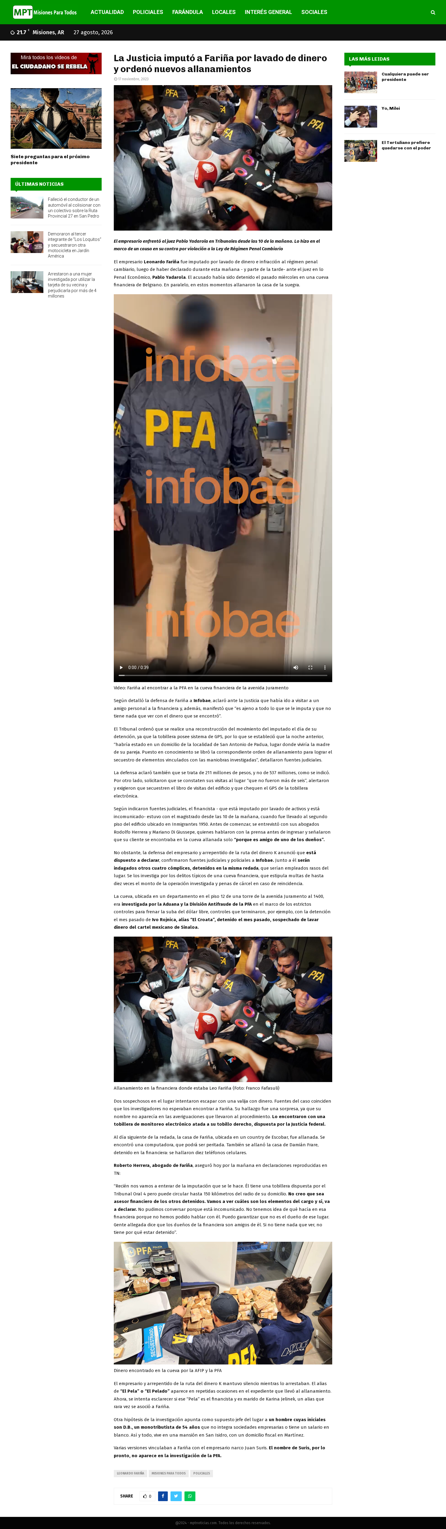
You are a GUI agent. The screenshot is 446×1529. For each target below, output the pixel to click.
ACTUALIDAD (107, 12)
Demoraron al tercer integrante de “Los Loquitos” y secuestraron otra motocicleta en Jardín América (74, 245)
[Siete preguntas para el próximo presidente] (56, 118)
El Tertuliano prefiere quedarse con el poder (406, 145)
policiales (201, 1473)
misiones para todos (169, 1473)
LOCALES (224, 12)
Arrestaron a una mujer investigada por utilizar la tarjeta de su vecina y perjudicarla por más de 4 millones (72, 284)
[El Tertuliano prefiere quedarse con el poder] (360, 151)
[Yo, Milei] (360, 117)
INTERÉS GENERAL (268, 12)
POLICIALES (148, 12)
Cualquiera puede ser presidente (405, 77)
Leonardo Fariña (130, 1473)
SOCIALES (314, 12)
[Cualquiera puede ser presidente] (360, 82)
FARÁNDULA (187, 12)
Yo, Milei (391, 108)
